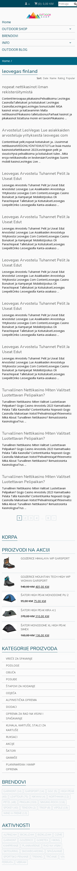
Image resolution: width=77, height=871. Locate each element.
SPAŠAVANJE (54, 851)
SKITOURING (10, 851)
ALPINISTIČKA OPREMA (21, 700)
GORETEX (42, 840)
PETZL (9, 802)
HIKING (56, 840)
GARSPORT (34, 791)
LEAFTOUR (19, 797)
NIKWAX (38, 797)
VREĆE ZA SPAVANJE (19, 658)
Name (53, 78)
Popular (70, 78)
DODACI (11, 707)
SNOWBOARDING (32, 851)
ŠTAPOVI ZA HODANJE (20, 686)
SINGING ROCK (52, 802)
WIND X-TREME (15, 813)
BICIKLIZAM (27, 835)
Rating (61, 78)
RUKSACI (11, 737)
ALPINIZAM (10, 835)
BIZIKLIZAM (44, 835)
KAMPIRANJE (11, 846)
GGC (52, 791)
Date (45, 78)
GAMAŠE (11, 757)
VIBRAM (21, 862)
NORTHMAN (59, 797)
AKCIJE (10, 744)
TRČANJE (51, 857)
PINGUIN (28, 802)
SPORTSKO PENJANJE (16, 857)
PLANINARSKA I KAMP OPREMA (20, 767)
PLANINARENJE (31, 846)
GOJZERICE (26, 840)
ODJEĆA (11, 693)
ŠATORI (11, 751)
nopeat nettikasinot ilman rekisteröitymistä (25, 89)
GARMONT (12, 791)
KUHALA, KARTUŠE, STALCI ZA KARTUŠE (26, 727)
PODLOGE (12, 665)
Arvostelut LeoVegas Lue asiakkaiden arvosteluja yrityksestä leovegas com (35, 133)
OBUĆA (11, 672)
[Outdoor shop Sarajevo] (38, 15)
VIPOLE (61, 808)
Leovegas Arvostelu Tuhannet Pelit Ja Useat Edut (35, 176)
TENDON (29, 808)
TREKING (37, 857)
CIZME (58, 835)
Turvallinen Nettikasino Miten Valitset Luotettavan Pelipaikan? (36, 392)
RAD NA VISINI (52, 846)
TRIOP (44, 808)
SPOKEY (10, 808)
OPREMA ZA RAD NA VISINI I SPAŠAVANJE (24, 716)
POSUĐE (11, 679)
